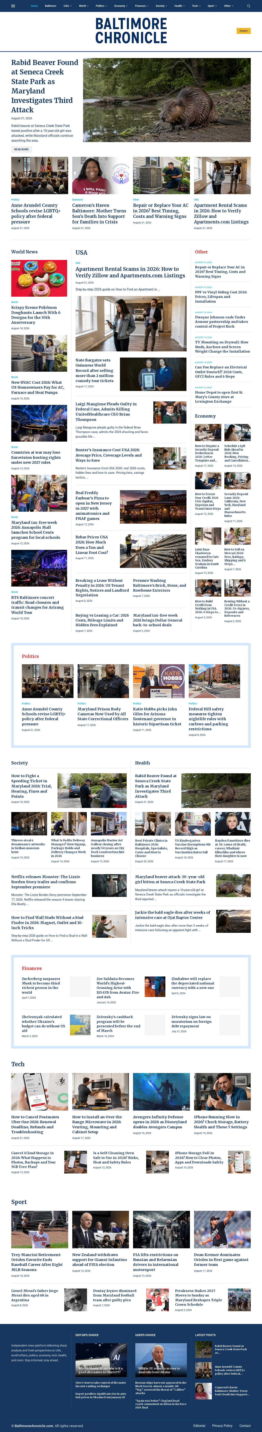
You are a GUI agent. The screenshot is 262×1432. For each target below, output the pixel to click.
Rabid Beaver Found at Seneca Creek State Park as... (231, 1349)
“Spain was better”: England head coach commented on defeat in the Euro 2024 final (160, 1404)
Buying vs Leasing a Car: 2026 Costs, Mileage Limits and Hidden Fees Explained (102, 620)
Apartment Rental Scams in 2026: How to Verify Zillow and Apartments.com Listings (130, 272)
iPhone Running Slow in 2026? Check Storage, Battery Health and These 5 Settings (221, 1122)
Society (160, 5)
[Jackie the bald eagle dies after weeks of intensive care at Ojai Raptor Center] (233, 921)
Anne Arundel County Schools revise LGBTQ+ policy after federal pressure (44, 716)
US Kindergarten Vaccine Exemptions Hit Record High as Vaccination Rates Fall (193, 846)
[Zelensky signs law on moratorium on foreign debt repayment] (229, 1025)
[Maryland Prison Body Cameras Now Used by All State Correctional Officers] (103, 695)
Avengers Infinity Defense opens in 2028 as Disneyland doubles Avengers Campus (160, 1122)
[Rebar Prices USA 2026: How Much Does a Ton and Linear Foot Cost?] (153, 551)
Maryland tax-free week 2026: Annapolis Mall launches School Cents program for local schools (35, 530)
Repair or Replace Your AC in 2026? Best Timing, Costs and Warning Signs (161, 211)
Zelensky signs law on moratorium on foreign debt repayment (192, 1021)
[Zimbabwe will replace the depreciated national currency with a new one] (229, 986)
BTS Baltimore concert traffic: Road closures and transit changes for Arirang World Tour (37, 605)
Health (178, 5)
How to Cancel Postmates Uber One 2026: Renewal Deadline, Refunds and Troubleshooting (35, 1124)
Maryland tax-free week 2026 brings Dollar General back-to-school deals (157, 620)
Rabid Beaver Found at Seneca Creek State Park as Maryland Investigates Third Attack (156, 786)
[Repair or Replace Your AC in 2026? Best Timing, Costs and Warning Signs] (161, 191)
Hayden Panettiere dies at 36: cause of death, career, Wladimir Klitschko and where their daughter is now (232, 848)
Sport (211, 5)
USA (66, 5)
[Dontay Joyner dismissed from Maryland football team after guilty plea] (157, 1299)
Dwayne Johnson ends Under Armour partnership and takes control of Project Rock (221, 321)
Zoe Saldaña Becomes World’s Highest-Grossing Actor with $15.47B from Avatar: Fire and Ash (118, 988)
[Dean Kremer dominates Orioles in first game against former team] (222, 1242)
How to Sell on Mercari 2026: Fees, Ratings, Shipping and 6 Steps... (235, 557)
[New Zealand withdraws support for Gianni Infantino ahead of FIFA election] (100, 1242)
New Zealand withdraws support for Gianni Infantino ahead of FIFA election (99, 1259)
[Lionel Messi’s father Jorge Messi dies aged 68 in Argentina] (75, 1299)
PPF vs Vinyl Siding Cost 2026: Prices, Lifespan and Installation (221, 296)
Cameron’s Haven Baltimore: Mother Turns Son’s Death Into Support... (232, 1391)
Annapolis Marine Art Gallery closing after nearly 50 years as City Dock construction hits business (107, 848)
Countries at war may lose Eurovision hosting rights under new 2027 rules (36, 457)
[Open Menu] (13, 6)
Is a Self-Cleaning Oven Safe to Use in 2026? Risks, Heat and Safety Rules (116, 1157)
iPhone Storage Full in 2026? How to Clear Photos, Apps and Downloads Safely (199, 1157)
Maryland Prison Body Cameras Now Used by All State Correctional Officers (103, 714)
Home (34, 5)
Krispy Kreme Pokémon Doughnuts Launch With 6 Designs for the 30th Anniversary (35, 315)
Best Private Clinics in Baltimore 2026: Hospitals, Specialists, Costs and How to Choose (151, 848)
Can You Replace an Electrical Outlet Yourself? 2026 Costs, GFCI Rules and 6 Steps (221, 371)
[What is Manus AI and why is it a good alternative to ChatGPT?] (101, 1360)
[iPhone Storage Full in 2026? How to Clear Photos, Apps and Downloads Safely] (239, 1162)
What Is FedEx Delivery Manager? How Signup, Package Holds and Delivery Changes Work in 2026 (68, 848)
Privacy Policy (222, 1426)
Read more (21, 149)
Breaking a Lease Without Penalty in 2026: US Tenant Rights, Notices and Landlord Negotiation (102, 587)
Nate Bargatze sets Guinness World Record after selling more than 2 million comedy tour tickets (95, 370)
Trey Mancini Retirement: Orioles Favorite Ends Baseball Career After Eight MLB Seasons (37, 1262)
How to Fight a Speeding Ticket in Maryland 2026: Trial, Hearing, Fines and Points (31, 786)
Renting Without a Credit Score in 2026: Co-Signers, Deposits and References (237, 608)
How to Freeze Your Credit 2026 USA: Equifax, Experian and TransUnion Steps (208, 501)
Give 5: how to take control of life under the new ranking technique (101, 1384)
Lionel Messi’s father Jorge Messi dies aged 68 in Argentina (34, 1295)
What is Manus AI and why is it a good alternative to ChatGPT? (101, 1370)
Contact (244, 31)
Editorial (199, 1426)
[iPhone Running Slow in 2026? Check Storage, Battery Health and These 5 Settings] (222, 1104)
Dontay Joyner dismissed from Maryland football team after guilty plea (114, 1295)
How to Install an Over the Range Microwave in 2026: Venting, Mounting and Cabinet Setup (97, 1124)
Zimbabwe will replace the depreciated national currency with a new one (193, 983)
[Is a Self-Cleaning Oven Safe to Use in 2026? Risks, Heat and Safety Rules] (157, 1162)
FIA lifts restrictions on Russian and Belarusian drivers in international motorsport (155, 1262)
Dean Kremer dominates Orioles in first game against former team (221, 1259)
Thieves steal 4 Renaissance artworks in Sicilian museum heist (28, 846)
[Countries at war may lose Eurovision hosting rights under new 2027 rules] (39, 438)
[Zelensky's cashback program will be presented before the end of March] (155, 1025)
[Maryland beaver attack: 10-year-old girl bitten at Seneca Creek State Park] (233, 885)
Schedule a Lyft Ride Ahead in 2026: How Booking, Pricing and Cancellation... (237, 453)
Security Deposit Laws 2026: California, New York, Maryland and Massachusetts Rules (236, 504)
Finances (140, 5)
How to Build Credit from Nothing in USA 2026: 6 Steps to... (207, 607)
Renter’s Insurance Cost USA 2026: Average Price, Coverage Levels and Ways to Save (109, 455)
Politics (100, 5)
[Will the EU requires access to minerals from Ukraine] (161, 1360)
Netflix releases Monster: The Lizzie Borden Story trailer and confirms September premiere (45, 881)
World (82, 5)
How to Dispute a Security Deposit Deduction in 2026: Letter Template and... (207, 453)
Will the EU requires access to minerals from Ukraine (159, 1370)
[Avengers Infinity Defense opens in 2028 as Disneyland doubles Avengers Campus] (161, 1104)
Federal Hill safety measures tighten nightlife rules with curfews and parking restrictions (208, 719)
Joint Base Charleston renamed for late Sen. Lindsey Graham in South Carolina (207, 558)
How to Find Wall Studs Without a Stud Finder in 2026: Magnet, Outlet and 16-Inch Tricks (47, 922)
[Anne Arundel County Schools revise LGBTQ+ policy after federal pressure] (39, 194)
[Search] (249, 6)
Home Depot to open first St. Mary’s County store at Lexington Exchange (219, 397)
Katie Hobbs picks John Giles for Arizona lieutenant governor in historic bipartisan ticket (157, 716)
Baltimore (50, 5)
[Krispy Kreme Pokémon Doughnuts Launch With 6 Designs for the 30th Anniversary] (39, 295)
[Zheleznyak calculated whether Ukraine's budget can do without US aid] (80, 1025)
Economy (119, 5)
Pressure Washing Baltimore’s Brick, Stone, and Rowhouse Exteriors (159, 585)
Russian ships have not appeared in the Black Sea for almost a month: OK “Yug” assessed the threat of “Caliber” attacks (160, 1387)
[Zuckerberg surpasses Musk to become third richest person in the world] (80, 986)
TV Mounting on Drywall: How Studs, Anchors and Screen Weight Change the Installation (222, 346)
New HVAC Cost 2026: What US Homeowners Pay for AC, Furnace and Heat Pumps (37, 387)
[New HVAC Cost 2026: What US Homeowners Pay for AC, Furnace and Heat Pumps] (39, 368)
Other (227, 5)
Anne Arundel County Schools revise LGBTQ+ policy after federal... (230, 1370)
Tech (195, 5)
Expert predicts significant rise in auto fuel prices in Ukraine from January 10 (101, 1395)
